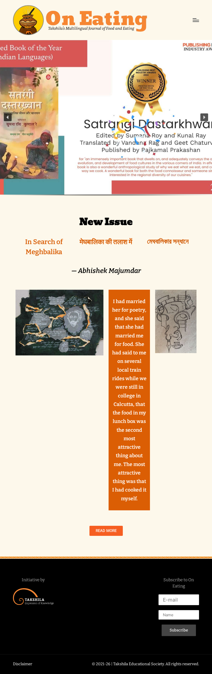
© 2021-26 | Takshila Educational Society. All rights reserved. (145, 664)
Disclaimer (22, 664)
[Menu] (196, 20)
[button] (8, 117)
